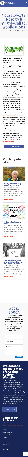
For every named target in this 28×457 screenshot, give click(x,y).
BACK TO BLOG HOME (14, 146)
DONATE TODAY (10, 409)
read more (8, 200)
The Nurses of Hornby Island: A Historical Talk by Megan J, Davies (13, 262)
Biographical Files (7, 434)
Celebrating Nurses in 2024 (12, 223)
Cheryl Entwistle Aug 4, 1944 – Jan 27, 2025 (13, 184)
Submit (19, 356)
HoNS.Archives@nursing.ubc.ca (13, 425)
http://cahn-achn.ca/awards (11, 115)
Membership (6, 444)
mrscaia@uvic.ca (8, 141)
